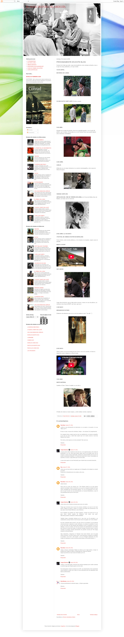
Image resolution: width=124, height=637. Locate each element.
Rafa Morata (63, 581)
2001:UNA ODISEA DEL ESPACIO (42, 191)
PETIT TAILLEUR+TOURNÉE (41, 246)
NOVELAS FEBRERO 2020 (33, 76)
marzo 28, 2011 (69, 481)
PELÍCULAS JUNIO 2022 (33, 348)
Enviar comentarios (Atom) (69, 617)
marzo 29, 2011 (70, 581)
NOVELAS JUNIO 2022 (32, 342)
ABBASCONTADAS (31, 64)
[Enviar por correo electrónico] (87, 416)
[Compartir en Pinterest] (94, 416)
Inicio (78, 614)
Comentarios (31, 132)
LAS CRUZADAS (31, 350)
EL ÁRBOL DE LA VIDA (39, 199)
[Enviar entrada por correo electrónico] (84, 416)
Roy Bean (63, 425)
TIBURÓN (36, 156)
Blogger (77, 626)
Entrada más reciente (62, 614)
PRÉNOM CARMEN (39, 287)
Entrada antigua (93, 614)
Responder (63, 445)
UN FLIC (36, 173)
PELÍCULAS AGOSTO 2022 (33, 345)
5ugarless (63, 626)
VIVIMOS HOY (30, 340)
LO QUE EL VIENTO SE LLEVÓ (41, 207)
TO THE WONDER (38, 182)
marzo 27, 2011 (69, 425)
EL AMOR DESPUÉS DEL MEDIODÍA (46, 6)
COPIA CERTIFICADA (32, 69)
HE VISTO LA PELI (31, 63)
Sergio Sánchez (64, 449)
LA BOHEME (30, 337)
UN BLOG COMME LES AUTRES (35, 68)
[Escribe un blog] (89, 416)
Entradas (30, 130)
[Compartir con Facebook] (92, 416)
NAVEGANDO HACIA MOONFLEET (35, 66)
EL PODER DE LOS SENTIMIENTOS (42, 148)
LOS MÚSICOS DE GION (40, 263)
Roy (62, 467)
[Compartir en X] (90, 416)
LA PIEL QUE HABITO (39, 215)
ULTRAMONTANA (31, 61)
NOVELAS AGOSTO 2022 (33, 335)
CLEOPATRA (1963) (39, 296)
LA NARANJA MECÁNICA (40, 164)
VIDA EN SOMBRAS (39, 139)
